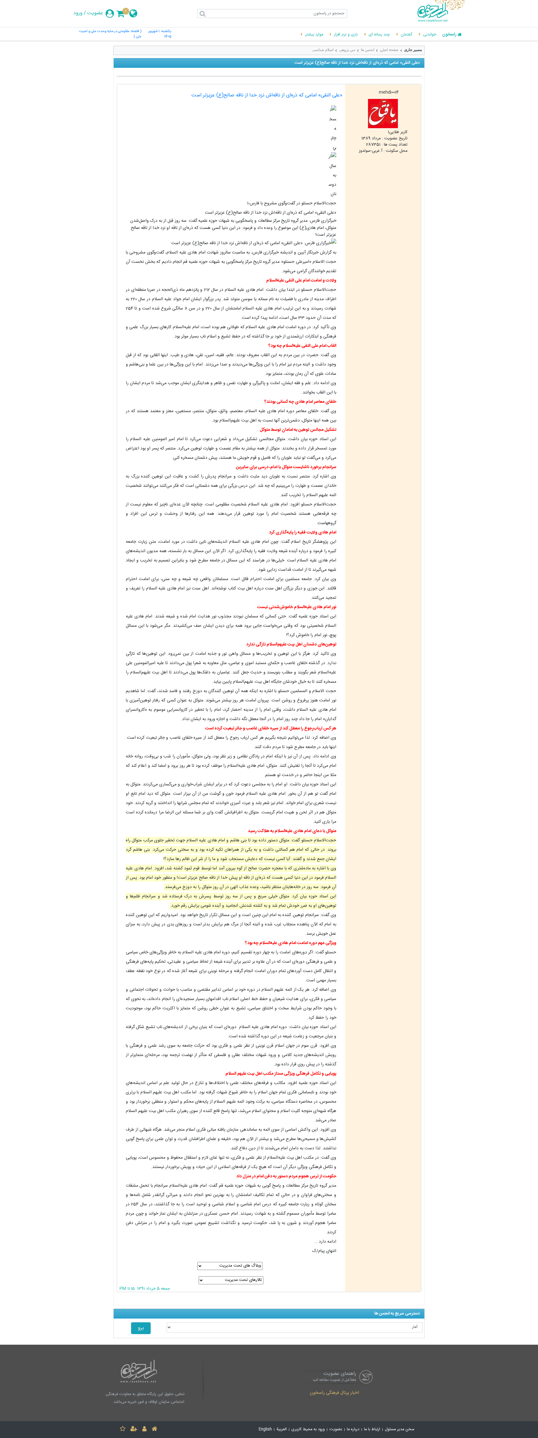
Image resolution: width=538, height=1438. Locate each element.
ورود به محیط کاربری (308, 1429)
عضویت (95, 13)
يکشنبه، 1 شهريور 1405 (159, 34)
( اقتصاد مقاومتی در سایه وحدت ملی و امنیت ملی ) (110, 34)
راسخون (449, 34)
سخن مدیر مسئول (399, 1429)
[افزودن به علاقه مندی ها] (122, 1429)
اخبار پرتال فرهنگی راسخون (334, 1393)
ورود (78, 13)
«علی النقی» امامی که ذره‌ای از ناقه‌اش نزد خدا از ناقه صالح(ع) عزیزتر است (266, 95)
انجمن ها (367, 50)
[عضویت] (134, 1429)
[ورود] (144, 1429)
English (265, 1429)
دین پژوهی (347, 50)
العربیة (281, 1429)
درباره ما (353, 1429)
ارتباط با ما (372, 1429)
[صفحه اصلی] (154, 1429)
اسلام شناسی (322, 50)
